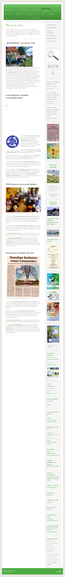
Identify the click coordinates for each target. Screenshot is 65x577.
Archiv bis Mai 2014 (51, 420)
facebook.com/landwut (51, 487)
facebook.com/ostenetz (51, 421)
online (50, 347)
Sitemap (13, 570)
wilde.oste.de (49, 502)
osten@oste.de (50, 550)
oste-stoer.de (50, 433)
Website (48, 451)
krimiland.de (49, 464)
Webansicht (59, 571)
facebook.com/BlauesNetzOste (53, 455)
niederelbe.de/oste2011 (51, 393)
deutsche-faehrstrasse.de (52, 531)
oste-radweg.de (50, 518)
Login (60, 570)
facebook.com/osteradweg (52, 520)
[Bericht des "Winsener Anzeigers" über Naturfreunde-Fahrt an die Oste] (23, 276)
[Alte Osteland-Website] (53, 372)
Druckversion (8, 570)
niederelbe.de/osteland (51, 364)
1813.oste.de (49, 509)
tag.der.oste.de (50, 494)
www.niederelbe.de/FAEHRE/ (53, 476)
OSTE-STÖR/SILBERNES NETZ (51, 442)
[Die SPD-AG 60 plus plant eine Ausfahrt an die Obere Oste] (23, 200)
